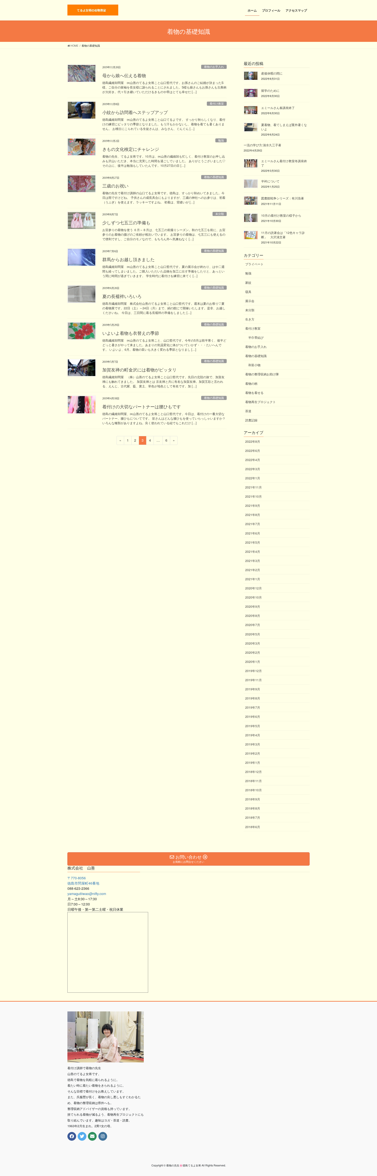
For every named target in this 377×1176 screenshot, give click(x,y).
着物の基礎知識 (214, 177)
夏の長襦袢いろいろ (122, 296)
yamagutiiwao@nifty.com (86, 893)
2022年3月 (252, 469)
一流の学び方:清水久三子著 (262, 145)
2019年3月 (252, 744)
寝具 (248, 291)
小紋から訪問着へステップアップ (135, 112)
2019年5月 (252, 726)
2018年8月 (252, 808)
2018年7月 (252, 817)
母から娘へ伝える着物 (124, 75)
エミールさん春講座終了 (278, 108)
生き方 (249, 319)
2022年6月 (252, 450)
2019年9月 (252, 689)
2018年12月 (253, 771)
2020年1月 (252, 661)
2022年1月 (252, 478)
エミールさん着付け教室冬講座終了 (284, 163)
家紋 (248, 282)
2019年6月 (252, 716)
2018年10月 (253, 790)
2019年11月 (253, 680)
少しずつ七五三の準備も (126, 222)
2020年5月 (252, 634)
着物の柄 (251, 383)
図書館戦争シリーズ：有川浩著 (282, 198)
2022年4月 (252, 460)
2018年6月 (252, 827)
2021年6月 (252, 533)
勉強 (221, 140)
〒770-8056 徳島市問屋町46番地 (83, 880)
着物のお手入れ (214, 66)
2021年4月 (252, 551)
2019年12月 (253, 671)
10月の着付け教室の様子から (281, 215)
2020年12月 (253, 588)
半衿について (270, 181)
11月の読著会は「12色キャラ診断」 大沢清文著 (283, 234)
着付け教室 (217, 103)
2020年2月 (252, 652)
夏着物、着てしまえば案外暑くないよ (284, 127)
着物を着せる (254, 392)
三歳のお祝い (115, 186)
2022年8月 (252, 441)
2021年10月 (253, 496)
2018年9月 (252, 799)
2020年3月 (252, 643)
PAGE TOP (364, 1136)
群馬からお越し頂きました (128, 259)
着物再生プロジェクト (260, 402)
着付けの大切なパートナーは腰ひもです (141, 406)
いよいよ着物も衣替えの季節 (130, 333)
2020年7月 (252, 625)
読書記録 (251, 420)
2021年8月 (252, 514)
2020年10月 (253, 597)
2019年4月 (252, 735)
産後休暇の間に (272, 73)
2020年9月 (252, 606)
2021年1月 (252, 579)
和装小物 (254, 365)
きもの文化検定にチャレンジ (130, 149)
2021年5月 (252, 542)
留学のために (270, 90)
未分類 (219, 214)
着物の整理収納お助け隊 (262, 374)
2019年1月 (252, 762)
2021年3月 (252, 560)
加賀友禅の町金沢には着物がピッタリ (139, 370)
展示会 (249, 301)
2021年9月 (252, 505)
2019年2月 (252, 753)
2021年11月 (253, 487)
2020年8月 (252, 615)
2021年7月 (252, 524)
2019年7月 (252, 707)
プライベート (254, 264)
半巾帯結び (256, 337)
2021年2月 (252, 570)
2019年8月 (252, 698)
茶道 (248, 411)
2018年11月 (253, 781)
